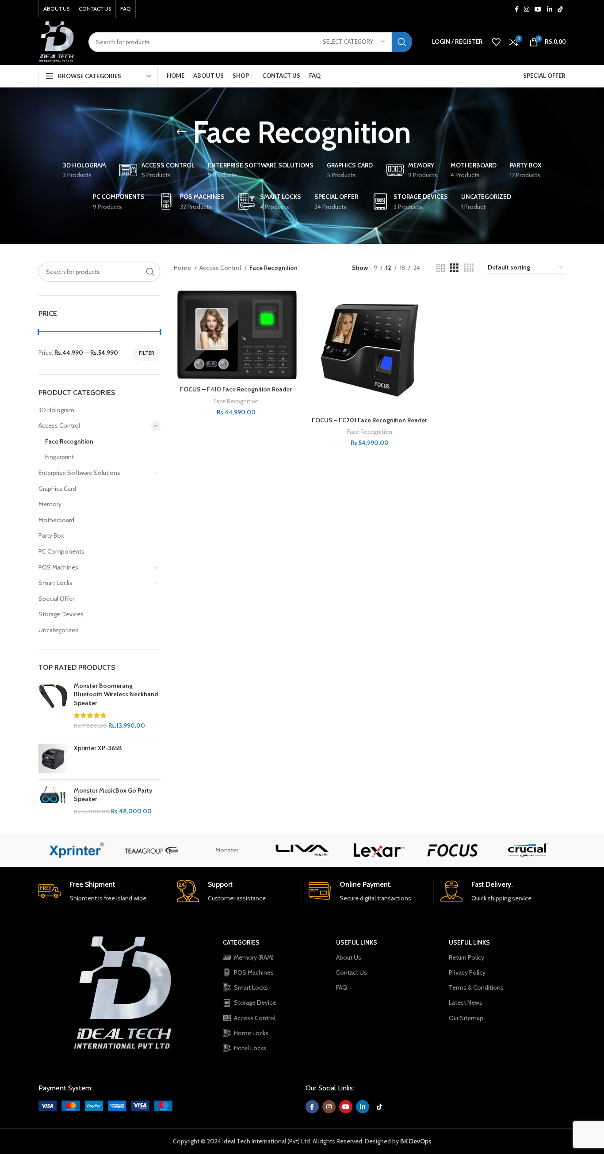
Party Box (51, 535)
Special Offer (56, 599)
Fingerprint (59, 457)
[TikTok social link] (560, 9)
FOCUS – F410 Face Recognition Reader (236, 389)
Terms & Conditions (476, 987)
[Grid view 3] (454, 267)
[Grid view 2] (440, 267)
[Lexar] (377, 850)
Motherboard (56, 520)
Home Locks (251, 1033)
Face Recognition (69, 441)
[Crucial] (528, 850)
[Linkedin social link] (549, 9)
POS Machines (58, 567)
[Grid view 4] (469, 267)
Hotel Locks (250, 1048)
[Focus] (452, 850)
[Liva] (302, 850)
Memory (49, 504)
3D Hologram (56, 410)
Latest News (465, 1002)
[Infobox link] (100, 891)
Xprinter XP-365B (98, 748)
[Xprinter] (76, 850)
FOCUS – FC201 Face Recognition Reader (369, 420)
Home (183, 268)
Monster (226, 850)
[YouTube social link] (538, 9)
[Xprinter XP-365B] (52, 758)
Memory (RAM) (254, 957)
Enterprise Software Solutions (79, 473)
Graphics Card (57, 489)
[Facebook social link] (516, 9)
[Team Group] (151, 850)
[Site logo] (56, 41)
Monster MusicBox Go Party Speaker (113, 794)
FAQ (341, 987)
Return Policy (466, 957)
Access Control (59, 425)
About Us (348, 957)
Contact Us (351, 972)
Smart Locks (55, 583)
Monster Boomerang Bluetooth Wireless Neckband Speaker (116, 694)
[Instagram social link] (526, 9)
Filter (146, 352)
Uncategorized (58, 630)
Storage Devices (61, 614)
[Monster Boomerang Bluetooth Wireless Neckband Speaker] (52, 706)
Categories (241, 942)
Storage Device (255, 1002)
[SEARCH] (402, 42)
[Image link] (105, 1105)
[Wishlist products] (496, 42)
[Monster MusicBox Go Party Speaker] (52, 801)
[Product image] (236, 335)
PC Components (61, 551)
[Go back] (182, 132)
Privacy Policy (467, 972)
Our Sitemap (466, 1018)
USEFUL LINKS (356, 942)
